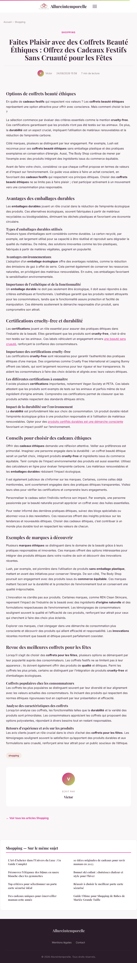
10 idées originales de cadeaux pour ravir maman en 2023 (99, 862)
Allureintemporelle (68, 6)
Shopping (20, 22)
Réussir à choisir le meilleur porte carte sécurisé (98, 885)
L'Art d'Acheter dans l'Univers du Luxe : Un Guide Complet (34, 862)
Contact (80, 942)
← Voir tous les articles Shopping (27, 818)
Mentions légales (62, 942)
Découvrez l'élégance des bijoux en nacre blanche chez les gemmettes (33, 874)
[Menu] (94, 6)
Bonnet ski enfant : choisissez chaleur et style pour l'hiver (98, 874)
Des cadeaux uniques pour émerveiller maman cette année (32, 897)
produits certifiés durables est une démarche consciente (85, 421)
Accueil (8, 22)
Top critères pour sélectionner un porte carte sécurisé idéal (32, 885)
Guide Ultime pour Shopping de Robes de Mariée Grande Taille (99, 897)
